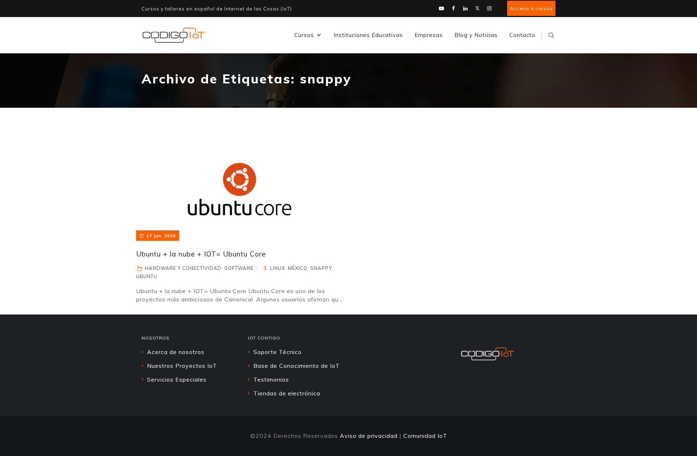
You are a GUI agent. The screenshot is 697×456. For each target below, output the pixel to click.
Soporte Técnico (277, 352)
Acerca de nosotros (175, 352)
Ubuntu (146, 276)
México (297, 268)
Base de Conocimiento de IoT (296, 365)
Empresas (429, 35)
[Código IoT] (174, 35)
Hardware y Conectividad (183, 268)
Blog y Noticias (476, 35)
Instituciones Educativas (368, 35)
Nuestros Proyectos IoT (182, 365)
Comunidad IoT (425, 435)
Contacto (522, 35)
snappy (321, 268)
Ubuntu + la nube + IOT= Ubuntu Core (201, 254)
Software (238, 268)
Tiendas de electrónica (286, 393)
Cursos (304, 35)
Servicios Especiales (177, 379)
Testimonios (271, 379)
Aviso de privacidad (369, 435)
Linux (277, 268)
